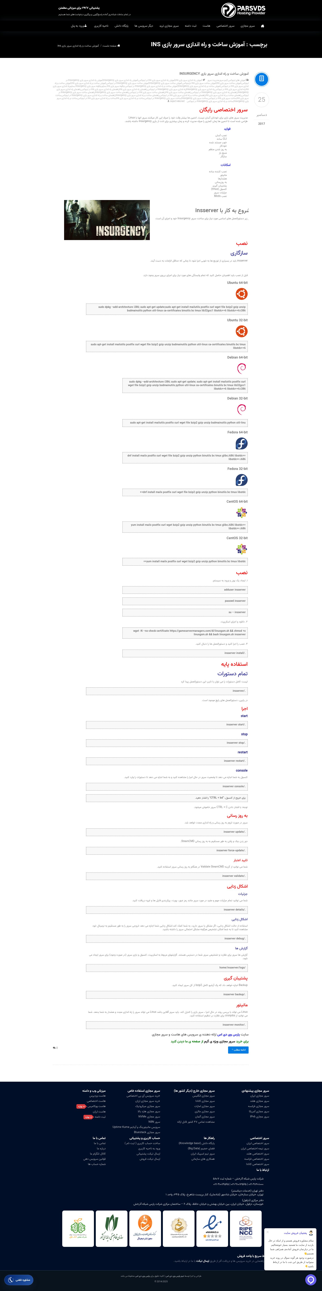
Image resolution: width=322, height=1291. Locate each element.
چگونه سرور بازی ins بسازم (113, 86)
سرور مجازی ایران (259, 1096)
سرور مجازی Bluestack (147, 1132)
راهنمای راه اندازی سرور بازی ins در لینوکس (100, 89)
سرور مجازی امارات (204, 1106)
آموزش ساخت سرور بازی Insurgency (165, 83)
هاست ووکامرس (97, 1106)
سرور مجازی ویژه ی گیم (219, 1041)
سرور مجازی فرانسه (258, 1106)
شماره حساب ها (97, 1164)
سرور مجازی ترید (169, 25)
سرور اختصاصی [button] (225, 25)
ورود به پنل (77, 25)
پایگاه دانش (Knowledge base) (197, 1143)
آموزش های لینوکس (237, 80)
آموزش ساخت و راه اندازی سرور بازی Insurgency (214, 74)
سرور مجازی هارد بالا (149, 1111)
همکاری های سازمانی (203, 1159)
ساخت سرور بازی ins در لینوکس (222, 98)
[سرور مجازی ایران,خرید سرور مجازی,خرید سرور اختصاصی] (244, 10)
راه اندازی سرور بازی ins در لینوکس (230, 89)
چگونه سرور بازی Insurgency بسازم (85, 86)
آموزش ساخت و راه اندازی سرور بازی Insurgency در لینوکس (151, 86)
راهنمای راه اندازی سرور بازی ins (133, 89)
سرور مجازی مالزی (205, 1111)
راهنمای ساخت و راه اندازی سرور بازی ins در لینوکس (182, 95)
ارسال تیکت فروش (150, 1159)
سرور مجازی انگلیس (203, 1096)
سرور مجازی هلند (259, 1101)
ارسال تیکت (202, 1261)
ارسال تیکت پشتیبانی (148, 1154)
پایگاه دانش (121, 25)
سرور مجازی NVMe (149, 1116)
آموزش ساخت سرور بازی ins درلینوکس (199, 83)
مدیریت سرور (213, 80)
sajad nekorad (177, 101)
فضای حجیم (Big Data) (201, 1148)
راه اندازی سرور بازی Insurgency (200, 89)
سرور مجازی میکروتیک (147, 1106)
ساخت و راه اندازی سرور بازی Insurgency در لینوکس (210, 101)
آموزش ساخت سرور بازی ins (229, 83)
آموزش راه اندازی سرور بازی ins (188, 80)
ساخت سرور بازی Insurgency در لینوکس (163, 98)
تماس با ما (100, 1143)
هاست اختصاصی (96, 1101)
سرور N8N (154, 1122)
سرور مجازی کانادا (205, 1101)
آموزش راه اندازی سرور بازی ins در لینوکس (156, 80)
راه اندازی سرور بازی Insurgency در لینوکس (166, 89)
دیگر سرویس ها (144, 25)
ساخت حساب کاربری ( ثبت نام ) (142, 1143)
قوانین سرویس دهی (94, 1159)
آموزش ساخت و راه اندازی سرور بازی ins (88, 83)
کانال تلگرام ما (98, 1154)
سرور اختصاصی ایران (258, 1143)
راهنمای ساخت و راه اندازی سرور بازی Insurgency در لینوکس (88, 95)
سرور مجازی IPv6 (259, 1116)
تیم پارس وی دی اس (174, 1276)
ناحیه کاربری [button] (101, 25)
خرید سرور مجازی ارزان (147, 1101)
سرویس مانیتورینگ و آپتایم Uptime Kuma (136, 1127)
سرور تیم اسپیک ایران (203, 1154)
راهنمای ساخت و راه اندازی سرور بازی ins (223, 95)
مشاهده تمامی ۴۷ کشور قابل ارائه (196, 1122)
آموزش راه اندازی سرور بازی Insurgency (120, 80)
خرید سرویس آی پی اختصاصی (143, 1096)
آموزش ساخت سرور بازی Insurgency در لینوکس (127, 83)
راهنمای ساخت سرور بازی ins (178, 92)
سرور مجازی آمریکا (259, 1111)
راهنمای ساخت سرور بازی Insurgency (112, 92)
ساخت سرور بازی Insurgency (194, 98)
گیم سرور (223, 80)
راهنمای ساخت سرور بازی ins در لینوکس (147, 92)
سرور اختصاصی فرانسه (256, 1159)
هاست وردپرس (97, 1096)
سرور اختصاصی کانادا (257, 1164)
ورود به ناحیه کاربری (149, 1148)
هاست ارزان (99, 1111)
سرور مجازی (248, 25)
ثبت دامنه (190, 25)
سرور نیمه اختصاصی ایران (255, 1148)
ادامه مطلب (240, 1050)
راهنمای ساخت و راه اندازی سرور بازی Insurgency (137, 95)
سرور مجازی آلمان (205, 1116)
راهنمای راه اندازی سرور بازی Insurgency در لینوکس (214, 92)
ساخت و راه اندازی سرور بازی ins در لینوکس (97, 98)
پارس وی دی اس (142, 1276)
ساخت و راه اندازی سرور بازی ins (130, 98)
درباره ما (101, 1148)
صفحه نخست (262, 25)
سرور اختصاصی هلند (257, 1154)
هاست (206, 25)
